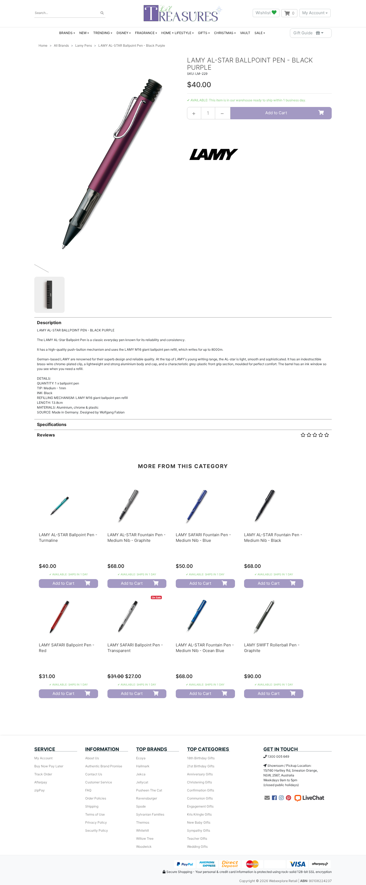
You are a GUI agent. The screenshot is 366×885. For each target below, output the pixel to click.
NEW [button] (83, 33)
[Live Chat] (309, 798)
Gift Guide (304, 32)
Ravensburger (146, 798)
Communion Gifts (200, 798)
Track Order (43, 774)
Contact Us (93, 774)
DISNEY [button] (122, 33)
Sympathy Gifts (198, 830)
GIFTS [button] (202, 33)
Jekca (140, 774)
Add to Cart (276, 112)
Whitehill (142, 830)
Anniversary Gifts (200, 774)
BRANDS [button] (66, 33)
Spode (141, 806)
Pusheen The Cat (149, 790)
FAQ (88, 790)
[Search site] (102, 13)
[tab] (183, 365)
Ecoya (140, 758)
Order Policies (95, 798)
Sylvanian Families (150, 814)
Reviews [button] (46, 435)
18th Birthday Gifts (201, 758)
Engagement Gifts (200, 806)
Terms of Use (95, 814)
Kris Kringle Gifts (199, 814)
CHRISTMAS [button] (223, 33)
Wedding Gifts (197, 847)
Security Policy (96, 830)
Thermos (142, 822)
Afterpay (40, 782)
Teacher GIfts (197, 838)
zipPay (39, 790)
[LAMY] (214, 154)
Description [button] (49, 322)
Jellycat (142, 782)
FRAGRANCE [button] (145, 33)
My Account (313, 12)
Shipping (91, 806)
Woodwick (144, 847)
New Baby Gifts (198, 822)
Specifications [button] (51, 424)
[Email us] (267, 798)
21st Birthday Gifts (200, 766)
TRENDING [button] (101, 33)
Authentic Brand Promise (103, 766)
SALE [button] (259, 33)
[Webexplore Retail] (182, 13)
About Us (92, 758)
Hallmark (143, 766)
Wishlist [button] (264, 12)
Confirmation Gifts (200, 790)
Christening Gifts (199, 782)
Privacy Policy (96, 822)
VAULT (245, 33)
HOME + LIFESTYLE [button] (176, 33)
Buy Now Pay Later (48, 766)
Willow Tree (145, 838)
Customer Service (98, 782)
